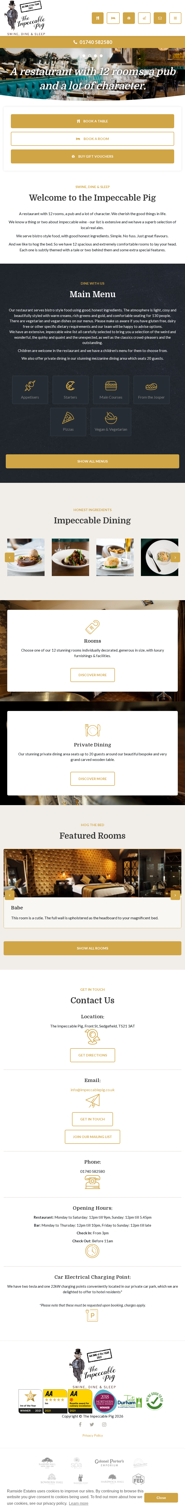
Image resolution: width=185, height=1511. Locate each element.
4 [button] (101, 55)
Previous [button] (9, 557)
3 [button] (95, 55)
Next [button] (175, 557)
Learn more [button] (78, 1503)
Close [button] (161, 1498)
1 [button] (84, 55)
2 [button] (89, 55)
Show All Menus (92, 461)
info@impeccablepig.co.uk (93, 1089)
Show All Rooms (92, 948)
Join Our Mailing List (92, 1137)
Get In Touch (92, 1119)
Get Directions (92, 1055)
